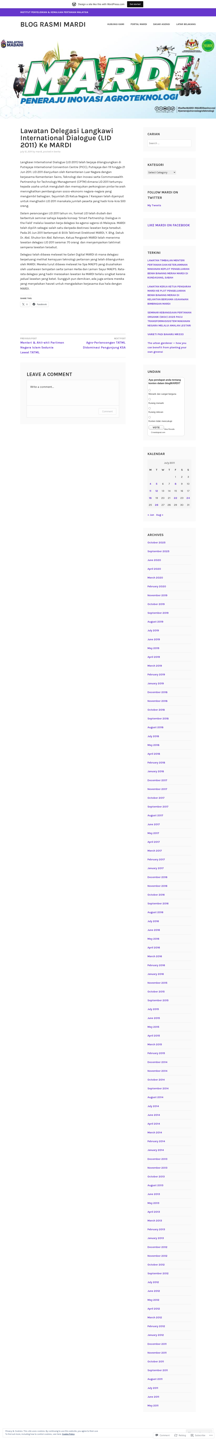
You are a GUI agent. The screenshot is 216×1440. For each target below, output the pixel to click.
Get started (135, 4)
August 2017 (155, 815)
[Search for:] (169, 143)
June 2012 (153, 1291)
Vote (156, 427)
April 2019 (153, 656)
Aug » (159, 514)
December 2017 (157, 780)
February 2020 (156, 586)
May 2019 (153, 648)
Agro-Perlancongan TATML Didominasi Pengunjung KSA (104, 343)
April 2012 (153, 1308)
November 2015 (157, 982)
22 (175, 498)
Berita (57, 151)
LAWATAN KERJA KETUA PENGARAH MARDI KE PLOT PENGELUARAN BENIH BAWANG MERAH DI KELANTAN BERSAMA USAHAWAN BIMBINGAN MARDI (169, 295)
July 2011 (152, 1388)
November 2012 (157, 1255)
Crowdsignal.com (158, 432)
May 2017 (153, 833)
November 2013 (157, 1167)
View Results (169, 429)
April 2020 (154, 568)
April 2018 (153, 753)
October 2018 (156, 709)
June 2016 (153, 930)
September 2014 (158, 1088)
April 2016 (153, 947)
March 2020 (155, 577)
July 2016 (153, 921)
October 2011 (155, 1361)
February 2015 (156, 1053)
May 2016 (153, 938)
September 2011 (157, 1370)
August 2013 (155, 1185)
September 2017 (157, 806)
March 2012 (154, 1317)
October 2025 (156, 542)
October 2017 (156, 797)
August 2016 (155, 912)
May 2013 (153, 1203)
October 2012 (156, 1264)
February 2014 (156, 1141)
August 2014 (155, 1097)
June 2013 (153, 1194)
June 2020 (154, 560)
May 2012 (153, 1299)
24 (188, 498)
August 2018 (155, 727)
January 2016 (155, 974)
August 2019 (155, 621)
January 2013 (155, 1238)
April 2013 (153, 1211)
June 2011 (153, 1396)
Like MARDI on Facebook (168, 225)
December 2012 (157, 1247)
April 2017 (153, 841)
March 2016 (154, 956)
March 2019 (154, 665)
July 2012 (153, 1282)
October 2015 (156, 991)
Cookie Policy (68, 1434)
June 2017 (153, 824)
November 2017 (157, 789)
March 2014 (154, 1132)
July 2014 (153, 1106)
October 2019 (156, 604)
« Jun (150, 514)
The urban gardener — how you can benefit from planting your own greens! (166, 347)
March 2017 (154, 850)
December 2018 (157, 692)
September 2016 (158, 903)
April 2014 (153, 1123)
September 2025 (158, 551)
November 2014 (157, 1070)
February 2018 (156, 762)
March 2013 (154, 1220)
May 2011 (152, 1405)
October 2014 (156, 1079)
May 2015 (153, 1026)
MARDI (39, 151)
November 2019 (157, 595)
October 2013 (156, 1176)
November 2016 (157, 885)
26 (156, 504)
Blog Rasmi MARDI (53, 24)
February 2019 (156, 674)
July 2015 (153, 1009)
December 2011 (157, 1343)
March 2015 (154, 1044)
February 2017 (156, 859)
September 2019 (158, 612)
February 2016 (156, 965)
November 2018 (157, 701)
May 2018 (153, 745)
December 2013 (157, 1159)
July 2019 (153, 630)
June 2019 (153, 639)
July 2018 (153, 736)
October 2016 (156, 894)
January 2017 (155, 868)
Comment (107, 411)
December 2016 (157, 877)
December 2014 (157, 1062)
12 (156, 490)
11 (150, 490)
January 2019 (155, 683)
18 (150, 498)
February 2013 (156, 1229)
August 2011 (155, 1379)
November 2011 (157, 1352)
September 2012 (158, 1273)
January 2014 (155, 1150)
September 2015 (158, 1000)
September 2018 (158, 718)
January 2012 (155, 1335)
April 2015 (153, 1035)
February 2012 (156, 1326)
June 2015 (153, 1018)
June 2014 (153, 1114)
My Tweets (154, 205)
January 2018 (155, 771)
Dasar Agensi (161, 24)
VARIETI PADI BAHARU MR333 (165, 334)
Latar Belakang (186, 24)
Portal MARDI (139, 24)
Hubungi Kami (115, 24)
